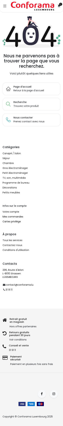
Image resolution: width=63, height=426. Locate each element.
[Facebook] (43, 394)
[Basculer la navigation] (5, 6)
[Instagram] (55, 394)
